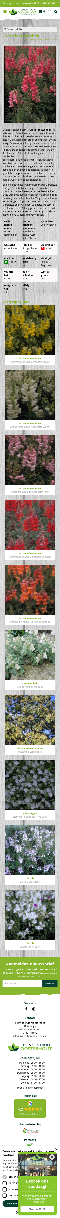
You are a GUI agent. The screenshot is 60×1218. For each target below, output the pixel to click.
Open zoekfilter (14, 29)
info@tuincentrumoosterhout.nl (30, 1036)
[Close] (52, 1157)
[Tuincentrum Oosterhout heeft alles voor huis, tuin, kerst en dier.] (22, 11)
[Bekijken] (40, 11)
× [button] (56, 1149)
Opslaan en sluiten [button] (17, 1203)
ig (49, 11)
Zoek (55, 11)
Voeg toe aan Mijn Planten (43, 39)
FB (26, 1009)
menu (5, 11)
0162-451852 (30, 1032)
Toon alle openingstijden (30, 1087)
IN (33, 1009)
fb (44, 11)
